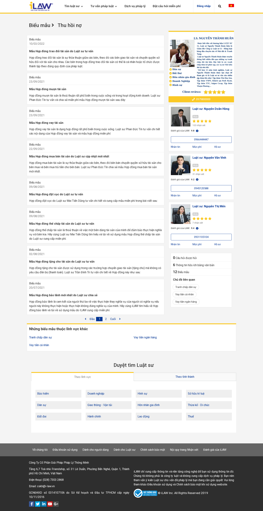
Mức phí (197, 146)
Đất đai (41, 416)
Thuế (191, 416)
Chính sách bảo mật (152, 449)
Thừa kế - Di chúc (198, 405)
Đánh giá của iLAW (214, 449)
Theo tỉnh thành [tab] (185, 376)
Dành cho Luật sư (124, 449)
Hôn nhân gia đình (149, 405)
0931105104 (201, 237)
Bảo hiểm (43, 393)
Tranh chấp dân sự (185, 287)
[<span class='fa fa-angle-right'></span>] (120, 319)
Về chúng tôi (40, 449)
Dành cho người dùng (95, 449)
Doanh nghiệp (95, 393)
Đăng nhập (204, 6)
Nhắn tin (175, 146)
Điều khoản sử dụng (65, 449)
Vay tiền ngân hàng (186, 301)
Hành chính (94, 416)
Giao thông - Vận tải (99, 405)
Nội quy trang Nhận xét (184, 449)
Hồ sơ (217, 146)
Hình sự (142, 393)
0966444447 (201, 139)
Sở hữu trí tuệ (196, 393)
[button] (219, 6)
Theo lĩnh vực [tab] (82, 377)
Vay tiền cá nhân (184, 294)
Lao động (143, 416)
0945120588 (201, 188)
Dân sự (41, 405)
